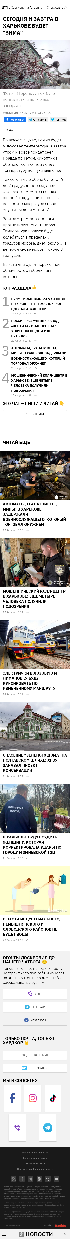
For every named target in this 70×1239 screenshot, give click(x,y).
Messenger (38, 1020)
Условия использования (34, 1152)
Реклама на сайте (35, 1163)
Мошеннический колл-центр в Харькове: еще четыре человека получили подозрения (34, 598)
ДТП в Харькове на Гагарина (22, 7)
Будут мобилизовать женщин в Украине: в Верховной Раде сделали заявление (38, 304)
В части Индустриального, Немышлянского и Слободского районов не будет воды (31, 926)
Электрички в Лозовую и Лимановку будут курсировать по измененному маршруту (30, 680)
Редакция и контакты (35, 1157)
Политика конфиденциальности (35, 1168)
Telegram (38, 1007)
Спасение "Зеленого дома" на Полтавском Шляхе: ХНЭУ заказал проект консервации (35, 762)
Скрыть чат (35, 414)
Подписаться (38, 1068)
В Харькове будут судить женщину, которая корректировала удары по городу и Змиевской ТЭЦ (32, 844)
